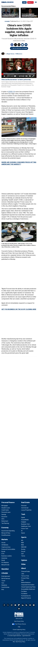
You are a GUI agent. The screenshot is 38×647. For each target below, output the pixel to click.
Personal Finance (7, 502)
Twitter (15, 44)
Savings (3, 514)
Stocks (3, 542)
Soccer (23, 551)
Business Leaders (6, 556)
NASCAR (23, 547)
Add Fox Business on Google (20, 48)
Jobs (22, 573)
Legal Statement (26, 635)
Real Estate (25, 502)
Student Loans (5, 508)
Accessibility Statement (28, 589)
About (23, 568)
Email (26, 44)
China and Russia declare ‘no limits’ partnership (16, 79)
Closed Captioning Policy (28, 587)
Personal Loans (5, 512)
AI (21, 530)
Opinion (24, 560)
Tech (23, 514)
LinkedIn (22, 605)
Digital (23, 517)
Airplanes (4, 585)
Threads (19, 44)
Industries (4, 558)
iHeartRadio (19, 608)
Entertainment (5, 576)
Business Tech (25, 524)
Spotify (33, 605)
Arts (2, 589)
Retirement (4, 521)
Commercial (24, 508)
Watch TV (30, 2)
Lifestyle (4, 573)
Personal (23, 505)
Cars (2, 583)
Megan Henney (10, 53)
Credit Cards (5, 510)
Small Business (5, 535)
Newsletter (30, 605)
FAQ (22, 580)
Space (23, 533)
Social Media (25, 519)
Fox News (24, 591)
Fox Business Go (26, 596)
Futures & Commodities (8, 549)
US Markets (4, 545)
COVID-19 (11, 91)
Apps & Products (26, 598)
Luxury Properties (26, 510)
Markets (4, 539)
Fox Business (7, 2)
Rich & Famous (5, 578)
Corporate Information (27, 584)
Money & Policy (5, 533)
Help (19, 626)
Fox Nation (24, 593)
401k (2, 519)
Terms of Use (25, 576)
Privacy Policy (25, 578)
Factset (18, 634)
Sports (23, 537)
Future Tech (24, 528)
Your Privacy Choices (20, 624)
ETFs (2, 553)
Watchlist (5, 569)
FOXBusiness (18, 53)
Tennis (23, 556)
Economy (7, 21)
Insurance (4, 516)
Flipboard (19, 605)
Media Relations (26, 582)
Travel (3, 580)
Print (22, 44)
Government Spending (8, 530)
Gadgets (23, 522)
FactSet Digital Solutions (15, 635)
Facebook (12, 44)
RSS (26, 605)
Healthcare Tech (26, 526)
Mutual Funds (5, 564)
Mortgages (4, 505)
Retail (3, 560)
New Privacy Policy (19, 621)
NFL (22, 540)
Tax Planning (5, 523)
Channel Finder (25, 571)
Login (24, 2)
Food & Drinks (5, 587)
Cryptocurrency (5, 547)
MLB (22, 545)
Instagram (11, 605)
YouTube (15, 605)
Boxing (23, 549)
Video (23, 564)
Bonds (3, 551)
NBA (22, 542)
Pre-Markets (5, 562)
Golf (22, 553)
